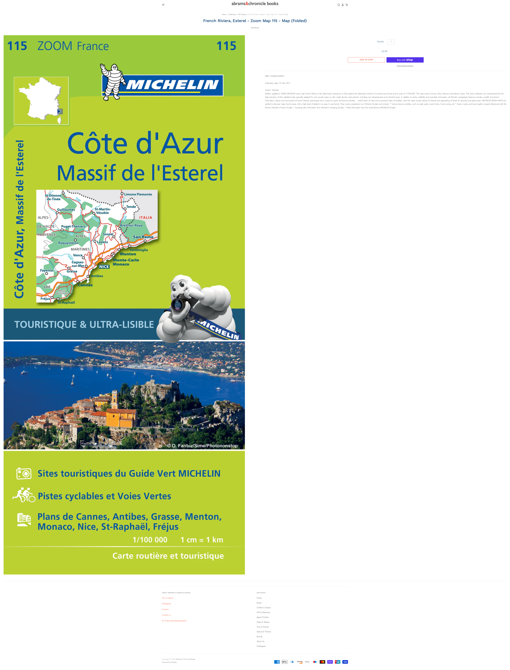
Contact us (166, 615)
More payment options (405, 65)
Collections (232, 14)
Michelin (255, 28)
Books (259, 602)
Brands (259, 636)
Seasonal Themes (264, 631)
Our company (167, 597)
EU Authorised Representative (174, 620)
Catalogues (166, 603)
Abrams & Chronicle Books (185, 659)
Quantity (380, 41)
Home (224, 14)
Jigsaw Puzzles (263, 617)
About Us (260, 641)
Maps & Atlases (263, 622)
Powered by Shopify (169, 662)
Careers (165, 609)
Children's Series (264, 607)
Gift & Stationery (263, 612)
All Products (242, 14)
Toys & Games (263, 626)
